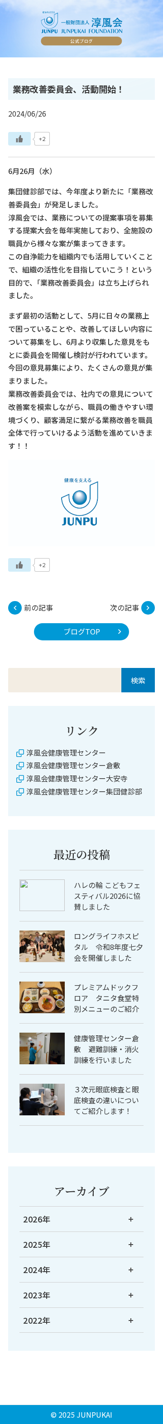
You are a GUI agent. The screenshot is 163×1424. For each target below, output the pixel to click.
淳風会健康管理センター (66, 752)
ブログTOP (81, 631)
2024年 (37, 1269)
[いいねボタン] (19, 139)
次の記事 (124, 607)
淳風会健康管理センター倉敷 (73, 765)
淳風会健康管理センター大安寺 (77, 778)
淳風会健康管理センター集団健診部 (84, 791)
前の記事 (38, 607)
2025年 (37, 1244)
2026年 (37, 1219)
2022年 (37, 1320)
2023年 (37, 1295)
